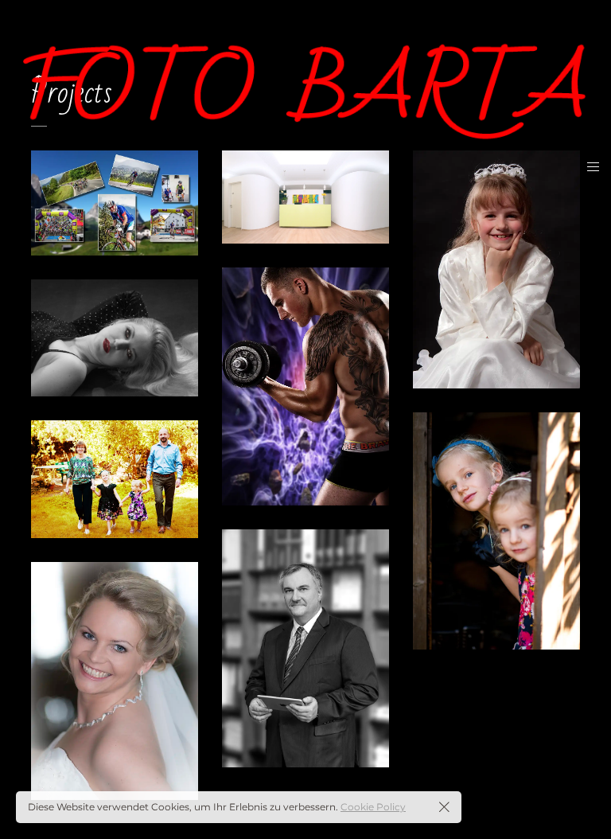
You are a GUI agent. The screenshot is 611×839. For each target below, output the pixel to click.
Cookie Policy (373, 807)
